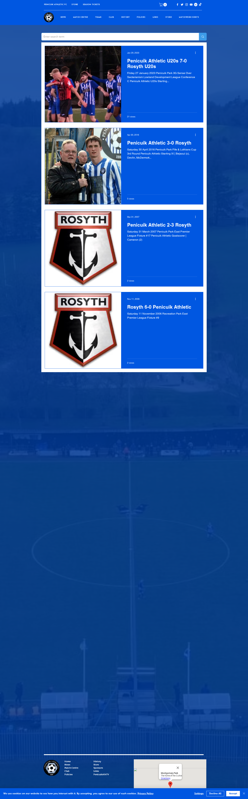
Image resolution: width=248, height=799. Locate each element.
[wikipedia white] (195, 4)
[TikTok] (200, 4)
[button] (75, 5)
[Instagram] (186, 4)
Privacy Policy (145, 793)
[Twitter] (182, 4)
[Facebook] (177, 4)
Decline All (215, 793)
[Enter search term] (202, 36)
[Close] (244, 793)
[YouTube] (191, 4)
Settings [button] (199, 793)
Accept (233, 793)
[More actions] (197, 53)
